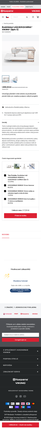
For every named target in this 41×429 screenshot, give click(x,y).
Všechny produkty (8, 23)
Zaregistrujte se (20, 340)
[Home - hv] (7, 11)
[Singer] (7, 314)
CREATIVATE (29, 7)
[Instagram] (20, 396)
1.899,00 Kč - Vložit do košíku (20, 425)
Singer (3, 7)
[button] (37, 17)
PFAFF (8, 7)
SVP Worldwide (9, 414)
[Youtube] (24, 396)
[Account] (33, 17)
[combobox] (20, 17)
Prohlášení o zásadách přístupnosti (26, 414)
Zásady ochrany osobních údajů (27, 411)
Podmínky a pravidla (10, 411)
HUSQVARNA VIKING (18, 7)
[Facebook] (16, 396)
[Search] (27, 17)
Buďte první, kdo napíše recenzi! (20, 290)
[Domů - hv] (20, 381)
